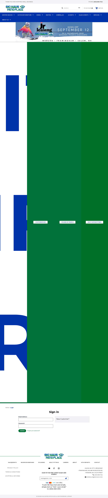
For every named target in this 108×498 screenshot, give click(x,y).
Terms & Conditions (12, 472)
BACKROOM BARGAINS (27, 462)
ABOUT (75, 462)
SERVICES (96, 15)
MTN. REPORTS (85, 462)
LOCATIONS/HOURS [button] (40, 222)
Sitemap (70, 496)
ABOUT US (5, 20)
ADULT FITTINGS (54, 462)
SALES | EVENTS (83, 15)
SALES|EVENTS (12, 462)
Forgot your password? (33, 430)
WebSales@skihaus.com (94, 477)
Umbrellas (60, 15)
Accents (71, 15)
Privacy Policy (12, 468)
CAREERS (65, 462)
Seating (48, 15)
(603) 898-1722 (98, 2)
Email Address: (22, 416)
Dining (39, 15)
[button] (54, 32)
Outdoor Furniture (24, 15)
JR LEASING (41, 462)
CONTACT (97, 462)
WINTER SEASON (7, 15)
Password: (21, 423)
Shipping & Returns (12, 476)
